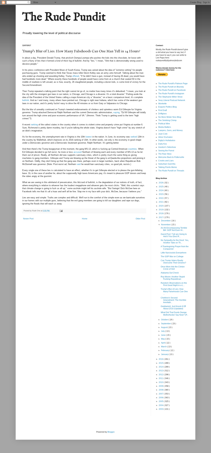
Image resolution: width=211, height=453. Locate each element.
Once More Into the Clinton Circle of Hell (173, 268)
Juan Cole (162, 134)
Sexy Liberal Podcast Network (171, 100)
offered (75, 76)
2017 (161, 217)
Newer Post (28, 219)
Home (84, 219)
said (79, 164)
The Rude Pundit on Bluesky (171, 87)
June (163, 335)
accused (78, 152)
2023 (161, 194)
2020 (161, 206)
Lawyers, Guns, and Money (170, 130)
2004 (161, 405)
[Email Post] (61, 211)
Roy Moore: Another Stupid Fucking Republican (173, 278)
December (166, 221)
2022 (161, 198)
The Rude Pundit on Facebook (172, 90)
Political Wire (164, 123)
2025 (161, 186)
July (163, 331)
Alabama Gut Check (170, 273)
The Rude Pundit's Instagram (171, 93)
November (166, 224)
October (165, 319)
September (166, 323)
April (163, 343)
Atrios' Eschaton (165, 137)
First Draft (162, 110)
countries (132, 149)
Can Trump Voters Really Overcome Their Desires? (173, 261)
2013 (161, 370)
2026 (161, 183)
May (163, 339)
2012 (161, 374)
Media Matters (164, 127)
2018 (161, 213)
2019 (161, 209)
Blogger (110, 432)
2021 (161, 202)
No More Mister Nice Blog (169, 117)
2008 (161, 390)
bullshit (25, 100)
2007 (161, 394)
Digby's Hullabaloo (166, 140)
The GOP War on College (172, 256)
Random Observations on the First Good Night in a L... (174, 284)
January (165, 354)
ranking (34, 124)
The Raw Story (164, 154)
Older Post (140, 219)
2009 (161, 386)
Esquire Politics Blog (167, 107)
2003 (161, 409)
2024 (161, 190)
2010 (161, 382)
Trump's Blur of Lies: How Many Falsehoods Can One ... (174, 291)
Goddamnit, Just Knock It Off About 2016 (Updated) (173, 307)
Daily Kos (162, 144)
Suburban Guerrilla (166, 164)
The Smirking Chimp (167, 120)
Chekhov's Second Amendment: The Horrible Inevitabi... (173, 300)
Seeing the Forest (166, 150)
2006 (161, 397)
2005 (161, 401)
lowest (89, 136)
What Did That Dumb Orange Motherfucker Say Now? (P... (174, 313)
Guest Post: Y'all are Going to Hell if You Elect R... (174, 235)
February (165, 350)
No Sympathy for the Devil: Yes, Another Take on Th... (175, 241)
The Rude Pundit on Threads (171, 171)
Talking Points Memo (167, 167)
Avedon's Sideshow (167, 147)
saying (116, 112)
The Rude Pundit (64, 17)
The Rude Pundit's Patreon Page (173, 83)
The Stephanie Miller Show (170, 97)
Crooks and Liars (166, 160)
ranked (134, 136)
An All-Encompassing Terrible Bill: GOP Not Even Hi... (174, 229)
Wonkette (162, 103)
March (164, 346)
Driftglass (162, 113)
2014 (161, 367)
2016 (161, 359)
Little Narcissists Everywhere (173, 253)
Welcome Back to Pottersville (171, 157)
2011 (161, 378)
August (164, 327)
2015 (161, 363)
